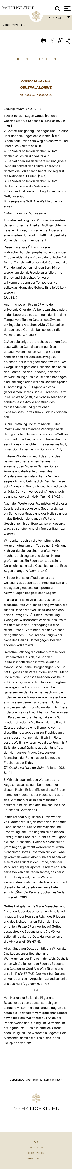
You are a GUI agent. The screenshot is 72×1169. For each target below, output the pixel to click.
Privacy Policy (36, 1158)
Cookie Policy (36, 1153)
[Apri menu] (67, 8)
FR (41, 59)
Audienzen (10, 25)
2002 (23, 25)
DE (18, 59)
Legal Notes (36, 1147)
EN (26, 59)
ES (33, 59)
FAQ (36, 1142)
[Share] (68, 41)
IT (47, 59)
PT (54, 59)
